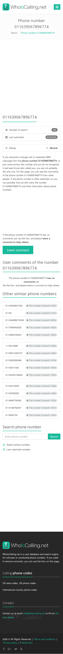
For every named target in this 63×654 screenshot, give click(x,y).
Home (14, 32)
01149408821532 (30, 305)
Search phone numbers (18, 444)
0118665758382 (30, 400)
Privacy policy (10, 642)
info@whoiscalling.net (34, 613)
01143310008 (30, 385)
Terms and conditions (44, 639)
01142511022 (30, 367)
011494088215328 (30, 320)
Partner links (26, 642)
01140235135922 (30, 374)
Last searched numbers (18, 449)
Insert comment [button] (18, 250)
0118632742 (30, 415)
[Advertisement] (31, 77)
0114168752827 (30, 407)
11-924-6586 (30, 345)
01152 (30, 313)
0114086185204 (30, 334)
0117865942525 (30, 327)
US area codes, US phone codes (19, 583)
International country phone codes (20, 589)
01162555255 (30, 393)
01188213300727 (30, 353)
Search (54, 436)
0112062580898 (30, 360)
